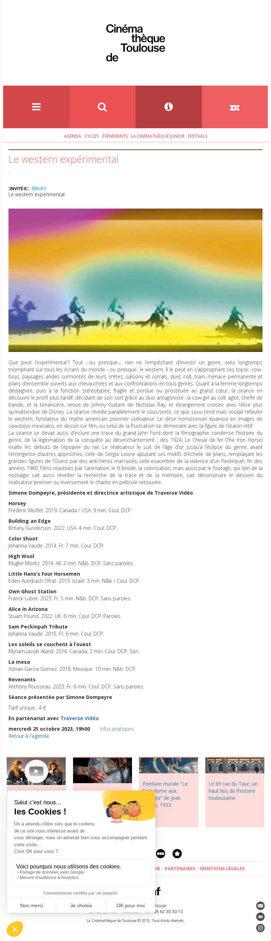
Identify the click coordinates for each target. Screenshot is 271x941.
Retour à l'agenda (28, 735)
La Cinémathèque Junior (158, 136)
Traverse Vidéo (79, 718)
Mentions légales (222, 869)
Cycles (91, 136)
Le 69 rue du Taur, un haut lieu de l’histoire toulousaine (233, 790)
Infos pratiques (117, 728)
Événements (115, 136)
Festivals (197, 136)
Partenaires (180, 869)
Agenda (72, 136)
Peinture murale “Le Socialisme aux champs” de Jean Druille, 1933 (165, 794)
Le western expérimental (36, 194)
